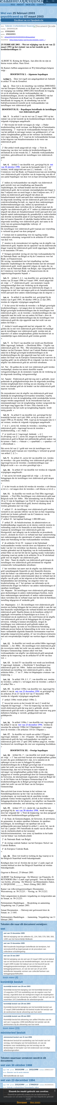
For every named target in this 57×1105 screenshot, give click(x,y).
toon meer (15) (11, 1028)
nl (47, 1)
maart (32, 16)
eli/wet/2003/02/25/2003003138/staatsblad (20, 37)
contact (41, 4)
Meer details (35, 1102)
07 (26, 16)
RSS (13, 4)
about (20, 4)
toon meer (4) (10, 977)
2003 (31, 13)
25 (14, 13)
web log (30, 4)
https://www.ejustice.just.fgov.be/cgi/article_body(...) (27, 40)
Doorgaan (22, 1102)
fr (53, 1)
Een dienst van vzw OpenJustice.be (28, 20)
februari (22, 13)
